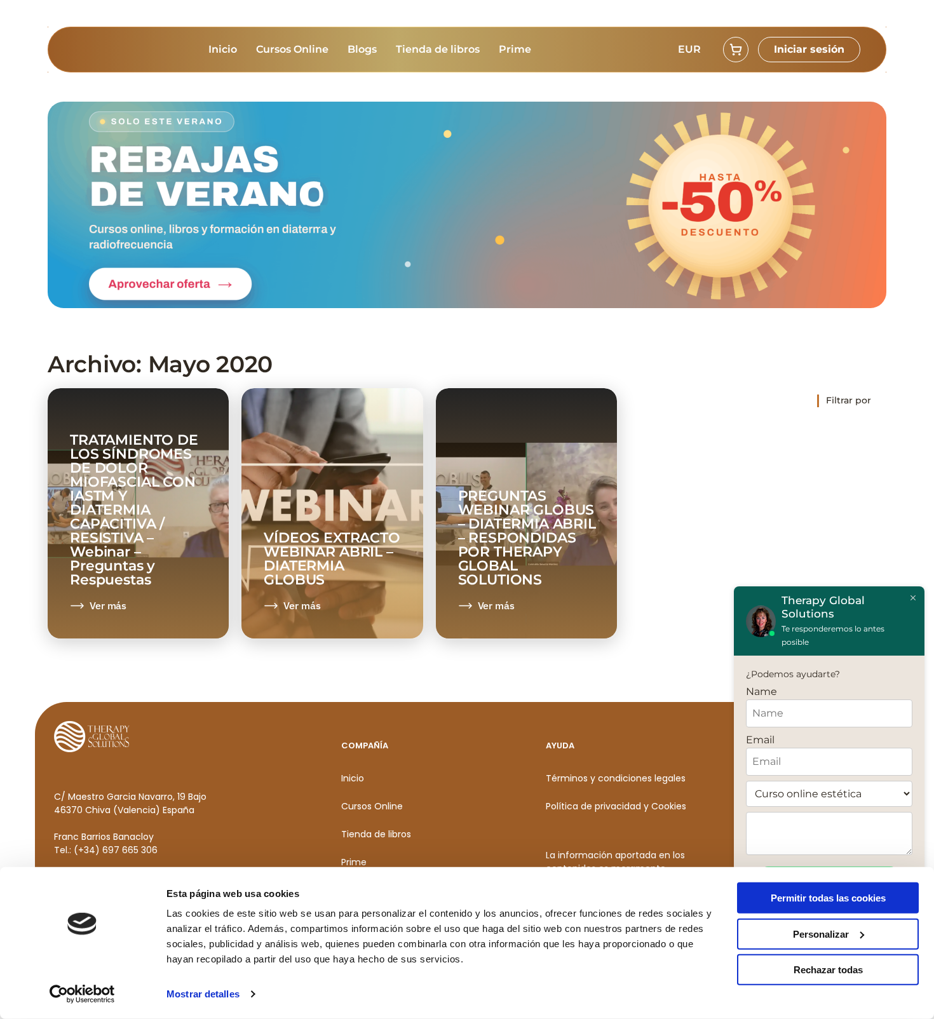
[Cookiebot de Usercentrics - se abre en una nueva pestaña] (82, 994)
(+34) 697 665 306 (116, 850)
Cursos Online (292, 49)
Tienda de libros (438, 49)
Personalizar (821, 933)
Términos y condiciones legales (616, 778)
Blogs (362, 49)
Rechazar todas (828, 969)
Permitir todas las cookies (828, 898)
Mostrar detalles (203, 994)
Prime (515, 49)
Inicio (222, 49)
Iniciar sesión (809, 49)
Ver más (108, 605)
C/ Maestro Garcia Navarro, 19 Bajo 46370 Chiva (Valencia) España (130, 803)
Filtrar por (848, 400)
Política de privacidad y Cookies (616, 806)
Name (761, 691)
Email (760, 740)
